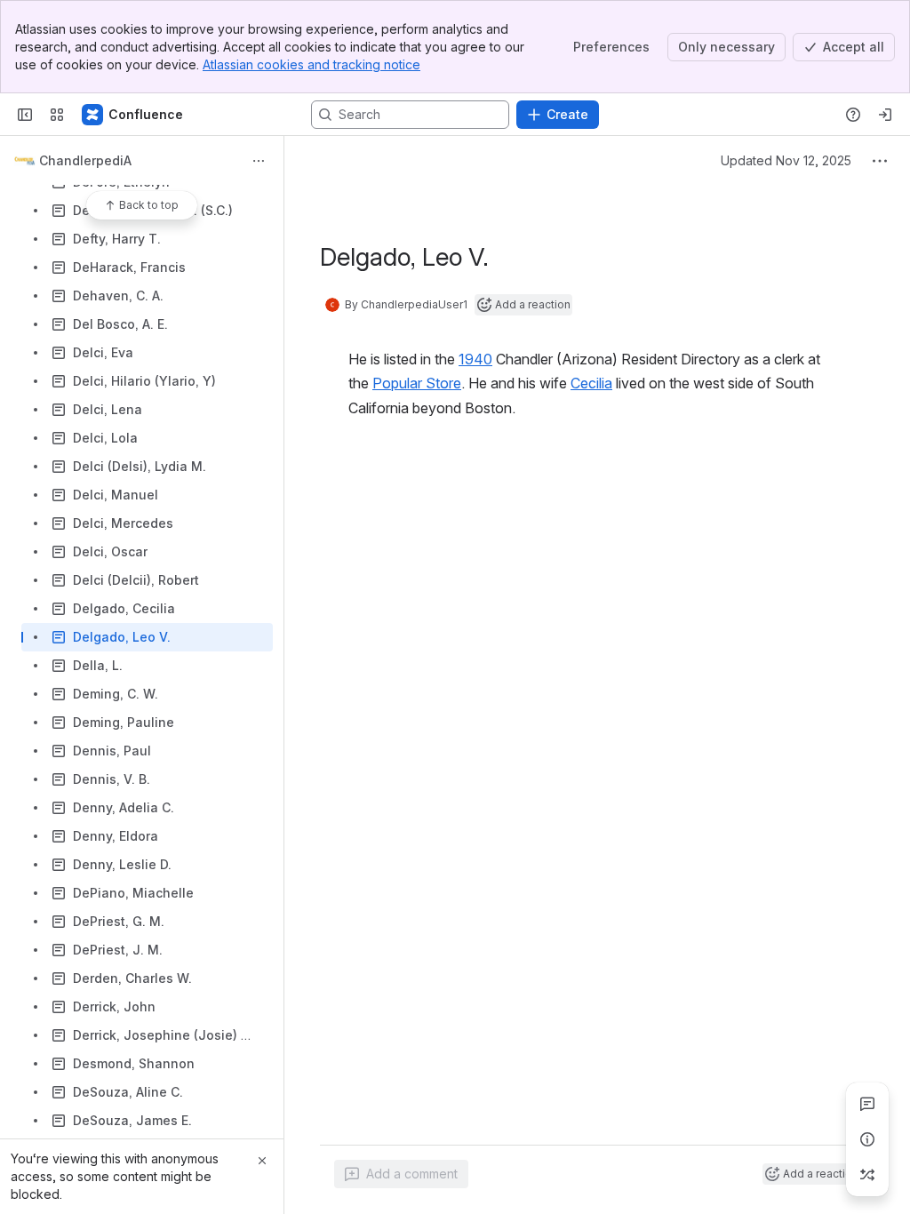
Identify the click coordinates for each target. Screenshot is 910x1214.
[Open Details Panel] (867, 1139)
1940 (475, 359)
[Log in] (885, 114)
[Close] (262, 1160)
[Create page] (867, 1175)
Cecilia (591, 383)
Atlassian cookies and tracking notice (311, 64)
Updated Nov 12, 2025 (786, 160)
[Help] (853, 114)
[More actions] (258, 161)
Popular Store (416, 383)
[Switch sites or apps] (57, 114)
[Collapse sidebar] (25, 114)
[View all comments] (867, 1104)
